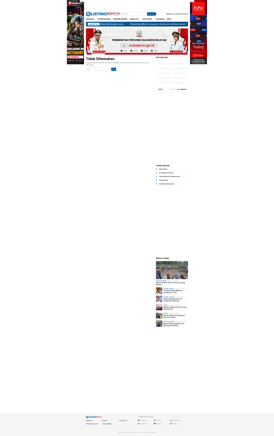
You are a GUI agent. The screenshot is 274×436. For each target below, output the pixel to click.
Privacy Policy (92, 424)
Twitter (158, 420)
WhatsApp (175, 420)
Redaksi (89, 420)
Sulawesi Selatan (166, 173)
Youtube (159, 424)
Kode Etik (123, 420)
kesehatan (163, 180)
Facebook (143, 420)
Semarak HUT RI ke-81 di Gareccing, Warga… (170, 284)
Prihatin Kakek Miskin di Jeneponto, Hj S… (173, 291)
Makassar (163, 169)
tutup (81, 1)
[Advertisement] (137, 5)
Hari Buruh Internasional (169, 176)
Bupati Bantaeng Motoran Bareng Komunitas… (173, 324)
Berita (171, 288)
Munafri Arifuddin (166, 184)
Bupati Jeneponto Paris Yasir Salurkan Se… (175, 308)
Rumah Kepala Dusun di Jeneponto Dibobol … (172, 300)
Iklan (104, 420)
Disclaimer (106, 424)
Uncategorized (161, 280)
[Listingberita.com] (103, 14)
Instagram (143, 424)
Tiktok (174, 424)
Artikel (166, 288)
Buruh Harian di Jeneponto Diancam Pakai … (174, 316)
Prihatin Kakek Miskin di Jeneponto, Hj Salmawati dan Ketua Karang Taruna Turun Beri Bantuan (143, 24)
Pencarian (151, 14)
